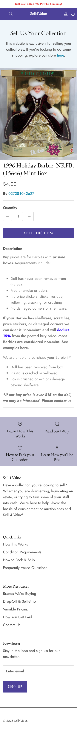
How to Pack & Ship (19, 560)
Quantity (10, 207)
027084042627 (21, 193)
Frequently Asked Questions (25, 567)
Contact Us (11, 625)
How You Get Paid (17, 617)
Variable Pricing (15, 609)
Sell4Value (20, 721)
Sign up (15, 686)
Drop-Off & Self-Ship (19, 601)
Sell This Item (38, 233)
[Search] (12, 14)
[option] (38, 114)
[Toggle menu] (4, 14)
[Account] (65, 14)
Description (12, 248)
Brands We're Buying (19, 593)
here (60, 55)
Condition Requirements (22, 552)
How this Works (15, 544)
